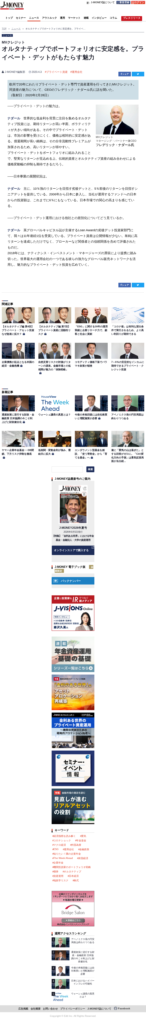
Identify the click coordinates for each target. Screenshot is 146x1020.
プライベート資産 (57, 71)
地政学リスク (60, 880)
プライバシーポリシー (72, 1008)
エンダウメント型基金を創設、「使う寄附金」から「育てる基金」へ (91, 454)
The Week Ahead (63, 858)
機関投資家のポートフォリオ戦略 (72, 867)
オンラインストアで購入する (71, 550)
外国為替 (76, 844)
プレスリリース (131, 18)
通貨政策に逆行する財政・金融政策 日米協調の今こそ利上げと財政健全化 (18, 418)
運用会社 (77, 71)
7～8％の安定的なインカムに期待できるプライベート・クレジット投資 (127, 366)
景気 (83, 836)
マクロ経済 (59, 844)
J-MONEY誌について (99, 1008)
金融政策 (84, 849)
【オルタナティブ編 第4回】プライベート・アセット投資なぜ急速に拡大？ (18, 330)
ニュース (34, 17)
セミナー (21, 17)
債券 (55, 871)
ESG (56, 849)
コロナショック (62, 840)
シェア (125, 74)
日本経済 (74, 876)
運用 (62, 17)
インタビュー (99, 17)
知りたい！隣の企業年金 (67, 853)
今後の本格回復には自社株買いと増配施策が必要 (82, 970)
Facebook (124, 1008)
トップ (9, 17)
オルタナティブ (72, 871)
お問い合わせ (50, 1008)
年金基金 (81, 840)
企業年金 (58, 862)
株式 (76, 880)
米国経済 (83, 858)
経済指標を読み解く (64, 836)
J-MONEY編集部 (15, 71)
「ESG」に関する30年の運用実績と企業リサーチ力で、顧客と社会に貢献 (91, 330)
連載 (86, 17)
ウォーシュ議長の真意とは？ (54, 414)
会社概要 (36, 1008)
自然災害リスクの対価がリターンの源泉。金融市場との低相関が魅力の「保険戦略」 (54, 366)
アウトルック (49, 17)
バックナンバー (71, 580)
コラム (113, 17)
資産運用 (58, 876)
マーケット (74, 17)
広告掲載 (23, 1008)
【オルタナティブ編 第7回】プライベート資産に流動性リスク (54, 330)
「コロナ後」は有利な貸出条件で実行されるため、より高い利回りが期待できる (127, 330)
